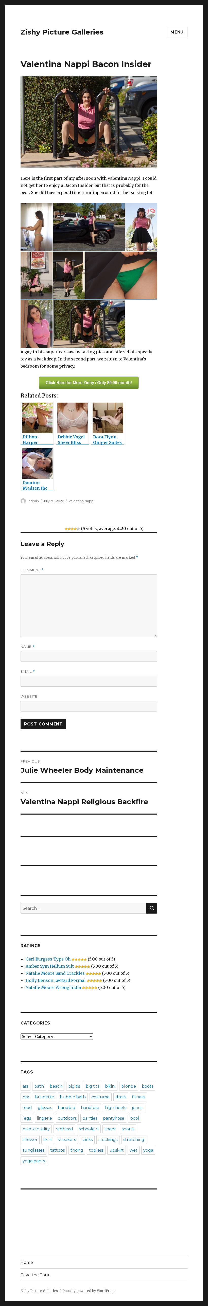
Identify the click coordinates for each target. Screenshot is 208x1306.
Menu (177, 32)
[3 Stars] (72, 529)
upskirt (116, 1150)
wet (133, 1150)
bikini (110, 1086)
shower (30, 1139)
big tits (92, 1086)
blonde (128, 1086)
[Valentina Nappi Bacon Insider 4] (37, 276)
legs (27, 1118)
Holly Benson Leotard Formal (56, 980)
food (27, 1107)
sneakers (67, 1139)
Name (28, 646)
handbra (66, 1107)
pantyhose (113, 1118)
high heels (115, 1107)
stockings (107, 1139)
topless (96, 1150)
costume (101, 1097)
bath (39, 1086)
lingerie (44, 1118)
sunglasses (33, 1150)
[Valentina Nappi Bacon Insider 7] (37, 324)
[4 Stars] (75, 529)
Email (28, 671)
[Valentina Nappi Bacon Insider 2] (89, 227)
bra (26, 1097)
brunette (44, 1097)
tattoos (57, 1150)
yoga (148, 1150)
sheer (110, 1129)
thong (77, 1150)
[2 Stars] (69, 529)
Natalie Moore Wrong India (53, 987)
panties (89, 1118)
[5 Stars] (78, 529)
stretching (133, 1139)
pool (134, 1118)
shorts (128, 1129)
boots (147, 1086)
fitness (138, 1097)
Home (27, 1262)
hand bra (90, 1107)
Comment (32, 570)
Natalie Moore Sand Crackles (55, 973)
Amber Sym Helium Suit (50, 966)
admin (33, 501)
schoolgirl (89, 1129)
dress (120, 1097)
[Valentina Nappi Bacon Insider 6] (121, 276)
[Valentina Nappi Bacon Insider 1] (37, 227)
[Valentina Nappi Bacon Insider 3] (141, 227)
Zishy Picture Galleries (62, 32)
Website (29, 696)
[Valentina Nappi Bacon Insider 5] (69, 276)
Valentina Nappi (81, 501)
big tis (74, 1086)
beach (56, 1086)
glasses (45, 1107)
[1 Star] (66, 529)
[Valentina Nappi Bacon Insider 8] (89, 324)
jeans (137, 1107)
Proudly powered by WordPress (88, 1291)
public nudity (36, 1129)
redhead (64, 1129)
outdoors (67, 1118)
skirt (47, 1139)
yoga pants (34, 1161)
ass (25, 1086)
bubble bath (73, 1097)
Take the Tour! (35, 1274)
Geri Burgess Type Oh (48, 959)
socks (87, 1139)
